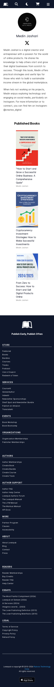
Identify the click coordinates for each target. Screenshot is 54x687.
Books (5, 355)
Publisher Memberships (13, 442)
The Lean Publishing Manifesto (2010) (19, 614)
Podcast (6, 368)
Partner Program (10, 523)
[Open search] (16, 4)
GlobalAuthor (8, 392)
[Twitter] (27, 43)
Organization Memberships (15, 439)
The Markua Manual (11, 506)
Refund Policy (8, 637)
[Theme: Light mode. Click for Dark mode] (27, 4)
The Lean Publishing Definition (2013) (19, 610)
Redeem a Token (10, 375)
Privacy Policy (9, 634)
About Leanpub (9, 543)
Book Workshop (9, 422)
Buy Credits (7, 576)
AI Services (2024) (10, 603)
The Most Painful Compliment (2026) (19, 596)
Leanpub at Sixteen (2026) (14, 600)
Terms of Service (10, 627)
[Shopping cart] (37, 4)
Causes (6, 526)
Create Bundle (9, 469)
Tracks (5, 365)
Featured (6, 351)
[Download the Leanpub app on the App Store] (27, 679)
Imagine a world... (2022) (13, 607)
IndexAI (5, 395)
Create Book (8, 465)
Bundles (6, 358)
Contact (6, 549)
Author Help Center (11, 492)
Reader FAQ (8, 580)
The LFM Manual (9, 503)
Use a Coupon (9, 372)
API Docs (6, 510)
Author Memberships (12, 462)
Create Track (8, 476)
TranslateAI (7, 409)
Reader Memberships (12, 573)
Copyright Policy (10, 630)
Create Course (9, 472)
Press (5, 553)
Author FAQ (7, 489)
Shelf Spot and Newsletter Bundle (18, 402)
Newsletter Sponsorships (14, 399)
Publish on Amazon (11, 406)
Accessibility (8, 530)
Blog (4, 546)
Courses (6, 361)
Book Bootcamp (9, 426)
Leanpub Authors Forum (13, 496)
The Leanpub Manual (12, 499)
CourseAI (6, 388)
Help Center (8, 583)
